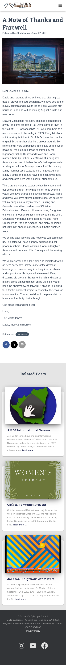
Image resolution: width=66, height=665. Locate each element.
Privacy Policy (33, 631)
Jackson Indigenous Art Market (30, 579)
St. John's (22, 334)
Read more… (28, 450)
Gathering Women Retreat (26, 504)
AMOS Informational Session (28, 430)
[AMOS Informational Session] (33, 405)
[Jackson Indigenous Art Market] (33, 554)
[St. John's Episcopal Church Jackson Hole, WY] (17, 6)
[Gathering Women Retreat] (33, 479)
